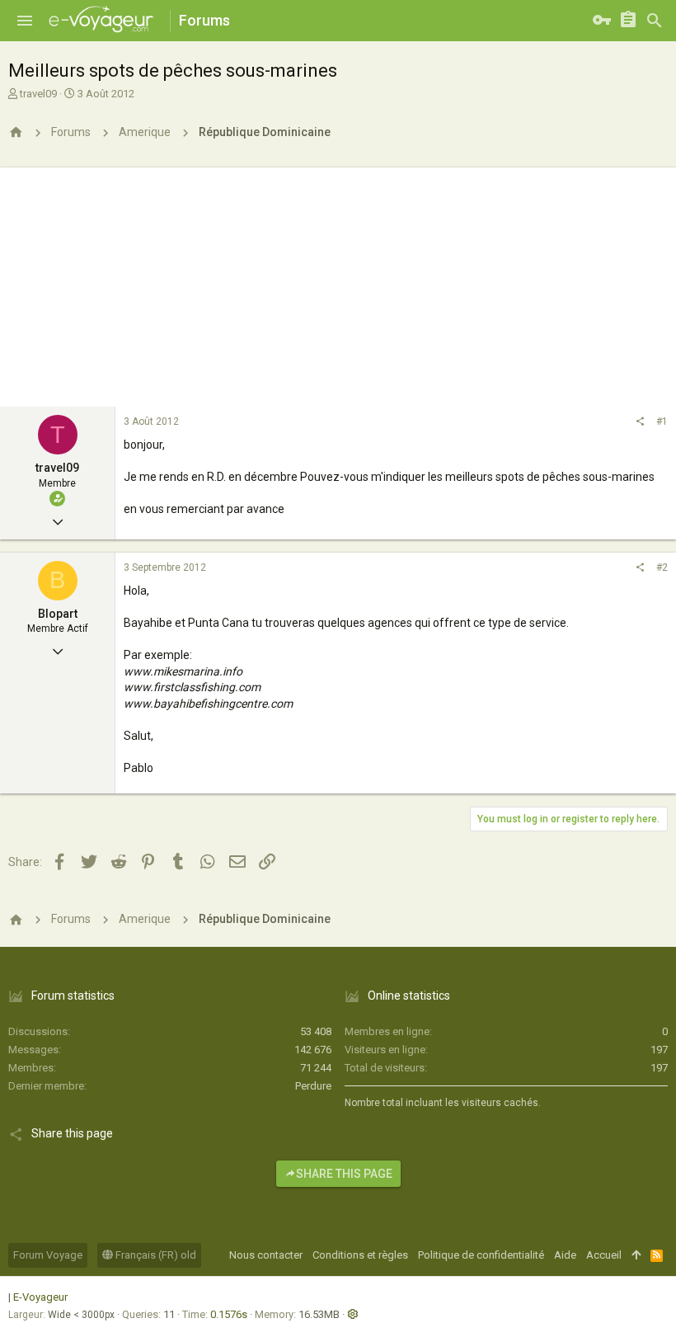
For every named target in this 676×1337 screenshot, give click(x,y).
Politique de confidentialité (481, 1255)
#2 (662, 567)
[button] (24, 21)
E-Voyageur (40, 1297)
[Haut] (636, 1255)
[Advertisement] (338, 282)
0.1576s (228, 1314)
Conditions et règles (360, 1255)
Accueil (604, 1255)
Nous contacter (266, 1255)
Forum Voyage (47, 1255)
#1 (662, 421)
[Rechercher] (654, 20)
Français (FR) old (154, 1255)
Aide (565, 1255)
